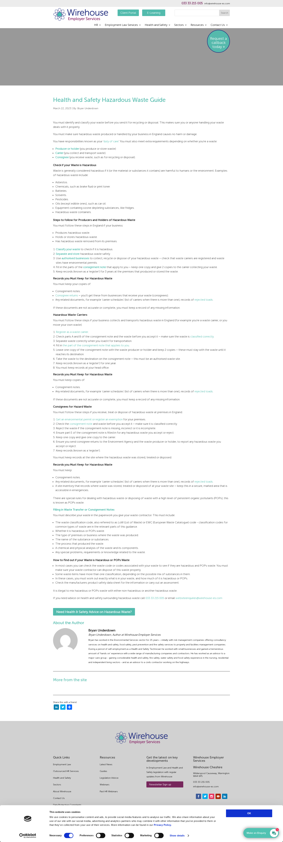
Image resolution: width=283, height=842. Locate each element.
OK (249, 813)
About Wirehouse (62, 791)
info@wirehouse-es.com (217, 3)
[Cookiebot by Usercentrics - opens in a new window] (27, 835)
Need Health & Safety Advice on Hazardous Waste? (94, 612)
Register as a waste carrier (72, 332)
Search (224, 12)
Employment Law (62, 764)
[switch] (100, 835)
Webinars (104, 784)
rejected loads (204, 299)
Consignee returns (66, 295)
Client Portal (128, 12)
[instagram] (211, 796)
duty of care (111, 141)
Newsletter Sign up (160, 784)
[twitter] (63, 707)
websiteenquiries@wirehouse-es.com (199, 598)
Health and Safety (156, 25)
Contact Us (218, 25)
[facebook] (198, 796)
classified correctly (202, 336)
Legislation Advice (109, 778)
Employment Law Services (121, 25)
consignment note (81, 423)
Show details (177, 835)
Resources (197, 25)
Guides (103, 771)
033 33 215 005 (192, 3)
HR (96, 25)
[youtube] (218, 796)
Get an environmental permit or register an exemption (89, 419)
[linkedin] (56, 707)
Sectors (179, 25)
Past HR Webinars (109, 791)
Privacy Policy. (163, 824)
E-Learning (153, 12)
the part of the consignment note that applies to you (96, 345)
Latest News (106, 764)
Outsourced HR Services (66, 771)
